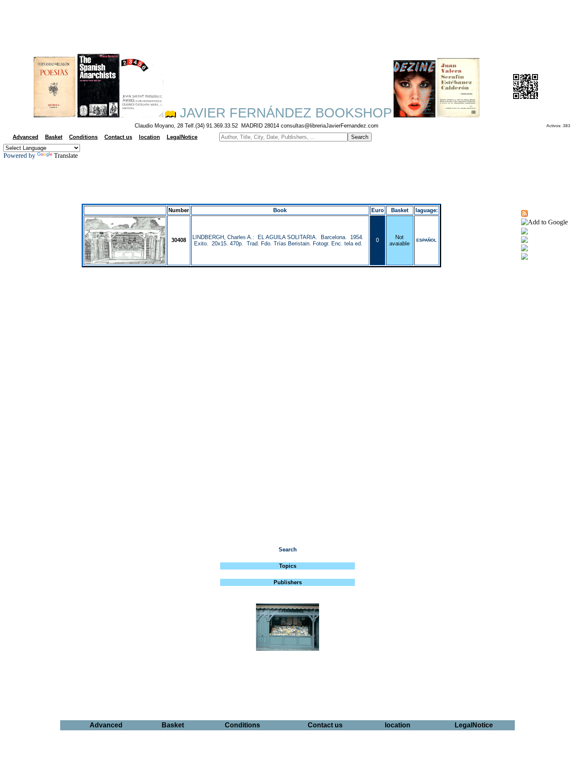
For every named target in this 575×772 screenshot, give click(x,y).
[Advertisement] (287, 24)
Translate (66, 155)
